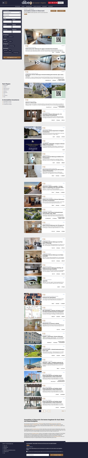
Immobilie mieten (35, 433)
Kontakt (5, 448)
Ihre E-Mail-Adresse (29, 453)
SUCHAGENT (53, 10)
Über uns (5, 445)
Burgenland (5, 85)
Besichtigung (5, 48)
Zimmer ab (5, 29)
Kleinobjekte (44, 6)
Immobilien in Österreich (38, 423)
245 (49, 411)
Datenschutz (6, 451)
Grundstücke (34, 424)
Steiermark (5, 92)
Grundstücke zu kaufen (7, 104)
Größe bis (14, 24)
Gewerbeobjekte (29, 6)
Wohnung (51, 423)
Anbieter (4, 39)
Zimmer (59, 423)
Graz (54, 425)
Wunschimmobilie (57, 436)
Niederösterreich (6, 88)
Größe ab (5, 24)
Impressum (5, 447)
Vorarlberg (5, 95)
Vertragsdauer (5, 34)
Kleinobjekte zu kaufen (7, 101)
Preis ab (4, 19)
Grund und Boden (37, 6)
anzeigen (12, 57)
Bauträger (50, 6)
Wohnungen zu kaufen (7, 102)
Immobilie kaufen (35, 429)
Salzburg (5, 91)
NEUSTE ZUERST (61, 10)
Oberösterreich (6, 89)
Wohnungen (17, 6)
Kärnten (4, 86)
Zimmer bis (14, 29)
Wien (4, 96)
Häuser (23, 6)
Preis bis (13, 19)
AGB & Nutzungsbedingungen (9, 450)
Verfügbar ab (5, 43)
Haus (55, 423)
